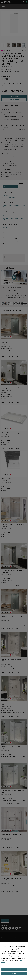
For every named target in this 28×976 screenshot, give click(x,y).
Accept (14, 973)
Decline (14, 969)
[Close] (26, 944)
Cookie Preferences (14, 965)
